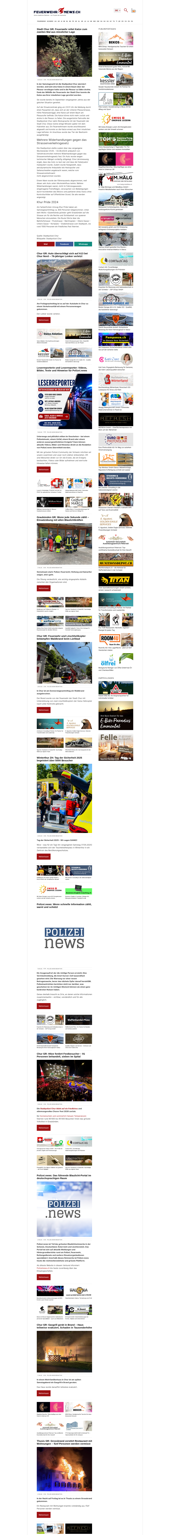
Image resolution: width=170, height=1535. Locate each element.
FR (73, 21)
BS (70, 21)
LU (88, 21)
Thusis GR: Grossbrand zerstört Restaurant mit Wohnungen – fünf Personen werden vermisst (64, 1442)
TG (114, 21)
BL (67, 21)
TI (116, 21)
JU (85, 21)
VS (126, 21)
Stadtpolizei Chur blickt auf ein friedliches (59, 1108)
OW (98, 21)
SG (101, 21)
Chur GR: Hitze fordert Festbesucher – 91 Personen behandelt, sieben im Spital (61, 1055)
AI (61, 21)
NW (94, 21)
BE (64, 21)
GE (76, 21)
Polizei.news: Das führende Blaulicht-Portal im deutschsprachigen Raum (64, 1177)
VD (122, 21)
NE (91, 21)
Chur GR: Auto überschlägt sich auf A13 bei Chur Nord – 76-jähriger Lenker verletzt (62, 255)
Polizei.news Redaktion (54, 79)
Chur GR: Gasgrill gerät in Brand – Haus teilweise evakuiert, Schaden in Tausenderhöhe (64, 1326)
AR (59, 21)
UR (119, 21)
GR (82, 21)
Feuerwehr (41, 21)
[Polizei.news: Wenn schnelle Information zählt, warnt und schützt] (64, 938)
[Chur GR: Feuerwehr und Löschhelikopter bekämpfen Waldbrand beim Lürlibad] (64, 663)
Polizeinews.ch (43, 1268)
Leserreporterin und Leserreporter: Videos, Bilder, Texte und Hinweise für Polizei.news (62, 369)
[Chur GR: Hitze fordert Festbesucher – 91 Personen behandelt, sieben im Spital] (64, 1080)
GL (79, 21)
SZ (111, 21)
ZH (129, 21)
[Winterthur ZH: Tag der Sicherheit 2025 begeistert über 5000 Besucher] (64, 798)
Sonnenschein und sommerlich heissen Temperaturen (63, 1116)
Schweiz (50, 21)
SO (108, 21)
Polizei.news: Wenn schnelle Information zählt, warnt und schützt (64, 905)
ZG (132, 21)
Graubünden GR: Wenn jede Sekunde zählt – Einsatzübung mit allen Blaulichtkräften (63, 518)
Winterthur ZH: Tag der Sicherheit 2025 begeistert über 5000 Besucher (59, 759)
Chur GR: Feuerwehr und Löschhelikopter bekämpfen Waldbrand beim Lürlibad (61, 637)
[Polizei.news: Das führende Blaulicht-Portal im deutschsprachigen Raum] (64, 1209)
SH (104, 21)
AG (55, 21)
